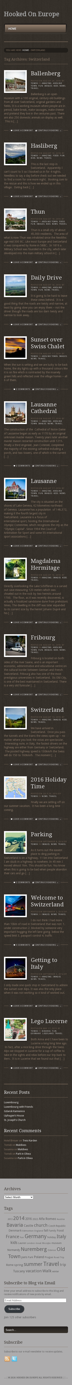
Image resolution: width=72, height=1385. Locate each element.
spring (18, 1265)
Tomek (34, 83)
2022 (35, 1219)
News (62, 86)
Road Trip (59, 1257)
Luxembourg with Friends (18, 1106)
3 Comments (23, 945)
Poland (39, 1257)
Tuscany (19, 1271)
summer (33, 1264)
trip (63, 1265)
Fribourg (43, 637)
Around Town (50, 222)
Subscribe (14, 1308)
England (38, 1231)
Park (30, 1257)
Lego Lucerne (49, 1021)
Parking (41, 834)
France (12, 1236)
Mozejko (46, 1243)
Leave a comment (23, 130)
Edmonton (28, 1230)
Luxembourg (11, 1102)
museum (57, 1243)
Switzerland (47, 710)
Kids (56, 86)
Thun (38, 211)
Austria (61, 1219)
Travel (51, 1264)
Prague (49, 1257)
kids (13, 1242)
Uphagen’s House (14, 1115)
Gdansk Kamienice (14, 1111)
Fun (40, 86)
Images (48, 86)
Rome (9, 1265)
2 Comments (23, 389)
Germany (36, 1034)
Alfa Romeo (47, 1219)
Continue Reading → (50, 130)
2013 (10, 1219)
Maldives (21, 1144)
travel (35, 88)
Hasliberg (44, 145)
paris (24, 1257)
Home (12, 28)
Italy (61, 1236)
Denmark (15, 1230)
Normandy (13, 1250)
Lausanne (44, 481)
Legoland (48, 1034)
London (31, 1243)
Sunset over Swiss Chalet (47, 343)
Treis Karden (30, 1140)
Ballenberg (45, 73)
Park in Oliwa (23, 1153)
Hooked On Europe (31, 14)
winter (55, 1271)
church (41, 1225)
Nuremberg (34, 1249)
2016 (28, 1219)
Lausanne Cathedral (44, 408)
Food (56, 156)
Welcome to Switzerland (47, 901)
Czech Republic (57, 1225)
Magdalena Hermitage (45, 564)
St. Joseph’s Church (15, 1119)
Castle (28, 1226)
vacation (34, 1271)
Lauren (22, 1243)
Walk (46, 1271)
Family (52, 1230)
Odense (52, 1250)
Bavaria (46, 1031)
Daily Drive (46, 277)
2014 (18, 1218)
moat (38, 1243)
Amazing (47, 83)
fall (46, 1230)
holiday (51, 1237)
